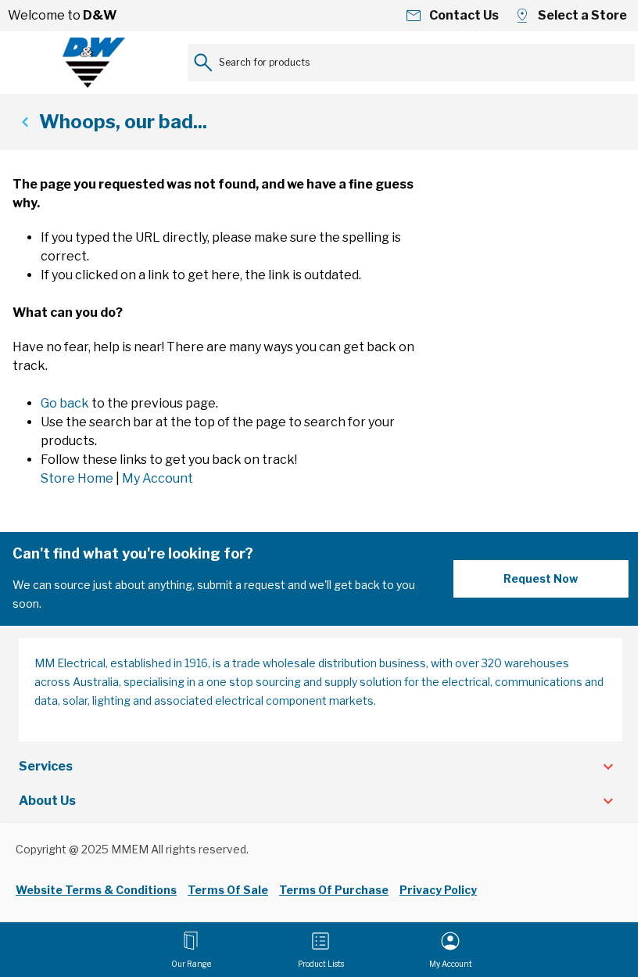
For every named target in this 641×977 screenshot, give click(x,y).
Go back (65, 403)
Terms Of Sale (228, 889)
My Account (157, 478)
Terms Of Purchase (334, 889)
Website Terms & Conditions (96, 889)
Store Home (77, 478)
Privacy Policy (438, 889)
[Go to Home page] (94, 63)
